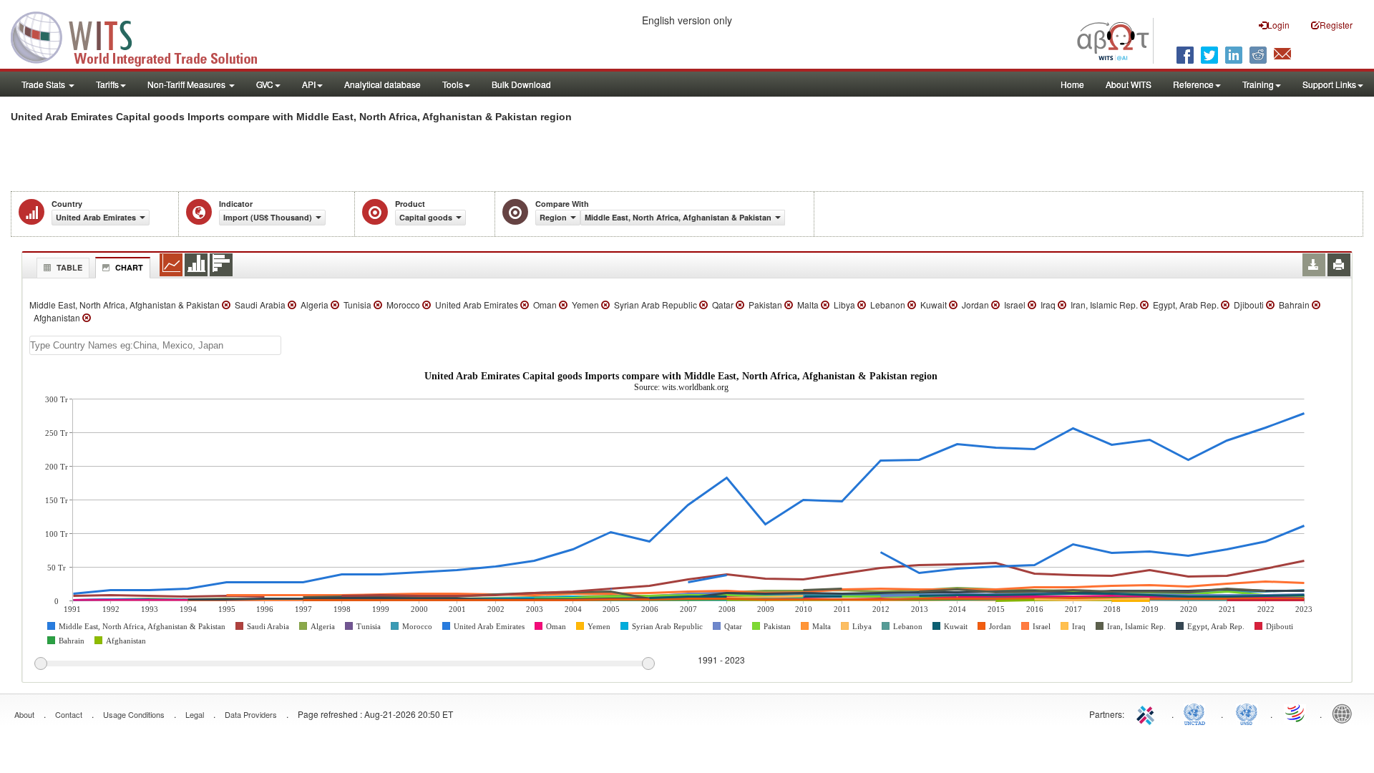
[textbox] (155, 345)
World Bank (1345, 713)
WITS (143, 36)
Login (1278, 25)
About (24, 714)
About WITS (1128, 84)
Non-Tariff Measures (187, 84)
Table (69, 267)
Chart (129, 267)
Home (1072, 84)
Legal (194, 714)
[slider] (344, 664)
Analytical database (382, 84)
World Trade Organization (1296, 713)
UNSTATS (1246, 713)
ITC (1148, 713)
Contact (68, 714)
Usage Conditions (134, 714)
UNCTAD (1197, 713)
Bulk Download (521, 84)
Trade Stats (44, 84)
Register (1336, 25)
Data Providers (251, 714)
